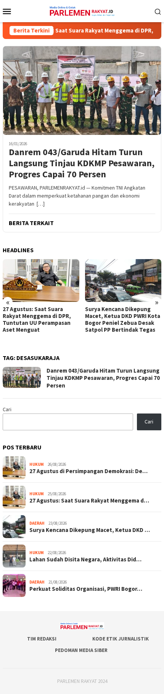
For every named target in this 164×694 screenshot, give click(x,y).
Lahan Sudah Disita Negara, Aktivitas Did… (85, 559)
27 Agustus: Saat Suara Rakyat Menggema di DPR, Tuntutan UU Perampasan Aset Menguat (37, 319)
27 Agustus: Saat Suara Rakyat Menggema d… (89, 500)
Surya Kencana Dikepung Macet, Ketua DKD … (89, 530)
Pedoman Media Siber (81, 650)
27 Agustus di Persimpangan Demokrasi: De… (88, 471)
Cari (7, 409)
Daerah (37, 523)
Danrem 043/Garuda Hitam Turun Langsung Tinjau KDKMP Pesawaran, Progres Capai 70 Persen (81, 163)
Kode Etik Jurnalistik (120, 639)
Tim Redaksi (41, 639)
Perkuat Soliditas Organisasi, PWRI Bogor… (85, 588)
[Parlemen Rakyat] (82, 10)
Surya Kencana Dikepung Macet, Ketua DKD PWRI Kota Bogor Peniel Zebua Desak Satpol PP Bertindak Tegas (122, 319)
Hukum (36, 464)
